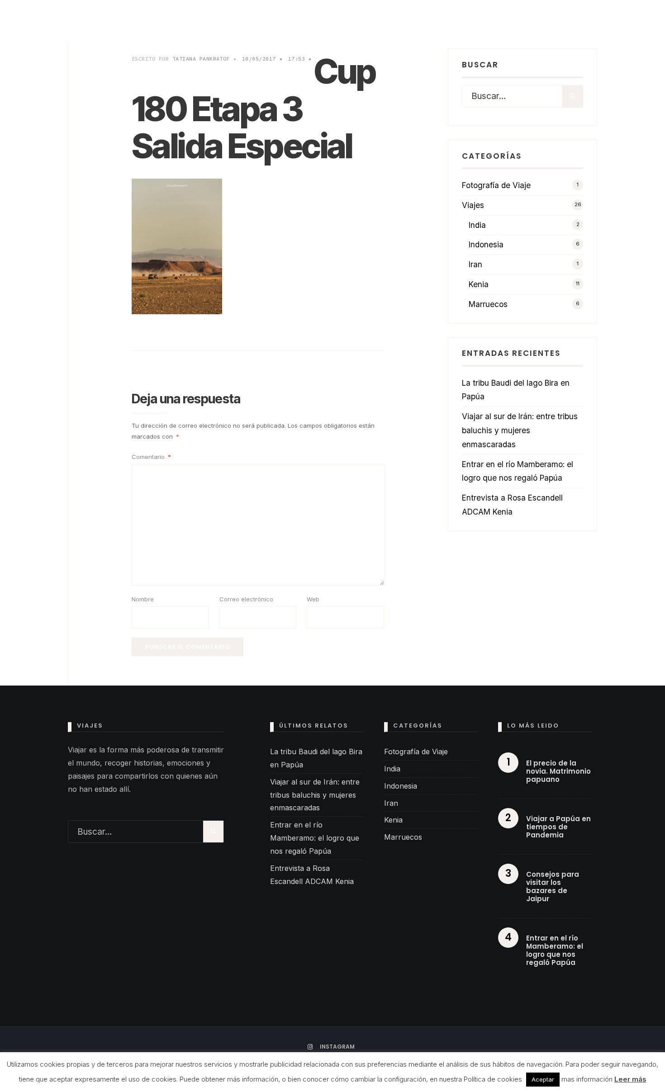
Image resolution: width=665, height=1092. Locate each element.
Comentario (151, 456)
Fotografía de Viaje (496, 185)
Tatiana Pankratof (201, 58)
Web (313, 599)
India (477, 225)
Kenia (479, 284)
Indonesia (486, 244)
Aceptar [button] (543, 1079)
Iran (475, 264)
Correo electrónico (246, 599)
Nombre (143, 599)
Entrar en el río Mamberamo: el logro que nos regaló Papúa (314, 838)
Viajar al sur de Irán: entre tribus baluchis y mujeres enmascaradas (520, 430)
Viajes (473, 205)
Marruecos (488, 304)
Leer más (630, 1079)
